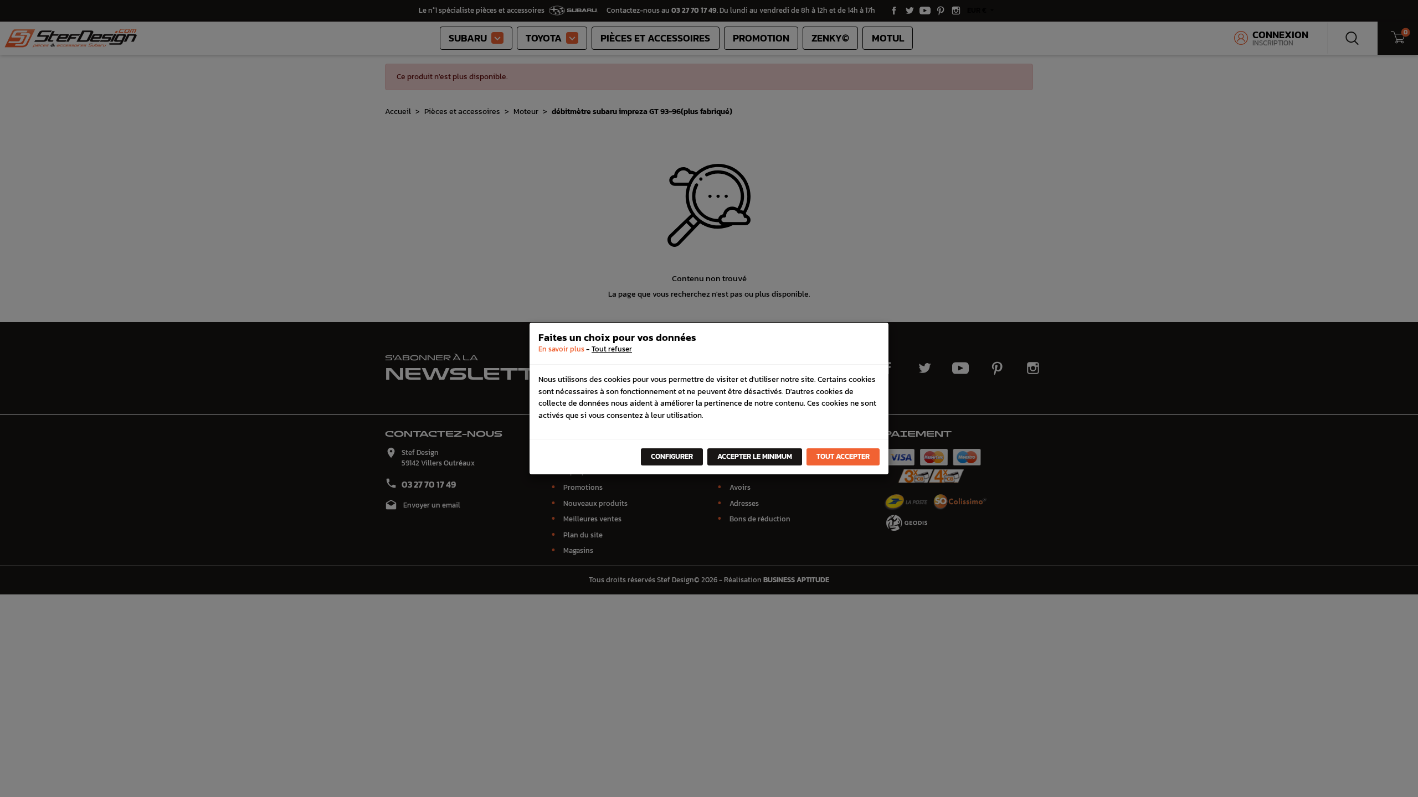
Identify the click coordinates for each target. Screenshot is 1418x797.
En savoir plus (561, 349)
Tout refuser (612, 349)
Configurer (672, 456)
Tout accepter (843, 456)
